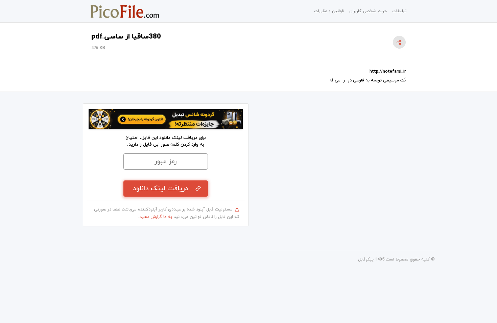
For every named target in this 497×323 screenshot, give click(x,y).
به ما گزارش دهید (156, 217)
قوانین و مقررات (329, 11)
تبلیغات (399, 11)
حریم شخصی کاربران (368, 11)
